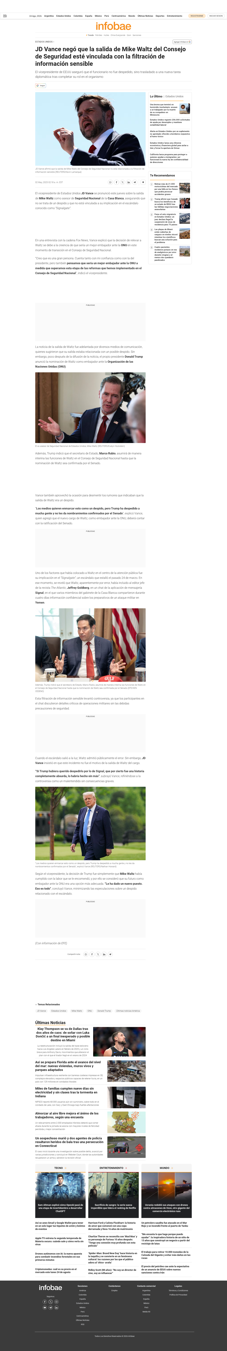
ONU (90, 1011)
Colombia (78, 16)
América (82, 1290)
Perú (106, 16)
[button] (5, 16)
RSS (82, 1324)
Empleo (114, 1290)
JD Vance (41, 1011)
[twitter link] (51, 1302)
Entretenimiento (174, 16)
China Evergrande (118, 35)
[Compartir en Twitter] (122, 182)
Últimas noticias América (128, 1011)
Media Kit (146, 1312)
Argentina (49, 16)
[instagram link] (56, 1302)
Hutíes (106, 35)
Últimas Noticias (145, 16)
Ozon (129, 35)
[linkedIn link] (56, 1307)
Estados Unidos (63, 16)
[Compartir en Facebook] (116, 182)
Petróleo (98, 35)
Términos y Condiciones (178, 1290)
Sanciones (137, 35)
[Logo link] (113, 26)
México (98, 16)
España (88, 16)
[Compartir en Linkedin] (128, 182)
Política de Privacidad (178, 1295)
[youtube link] (45, 1307)
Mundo (131, 16)
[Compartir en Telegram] (134, 182)
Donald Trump (104, 1011)
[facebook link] (45, 1302)
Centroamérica (119, 16)
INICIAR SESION (216, 16)
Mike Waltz (77, 1011)
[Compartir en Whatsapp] (110, 182)
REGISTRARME (197, 16)
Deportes (160, 16)
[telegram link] (51, 1307)
